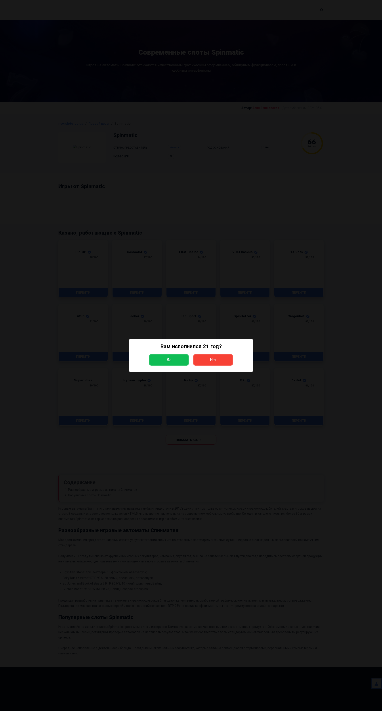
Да (169, 360)
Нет (213, 360)
